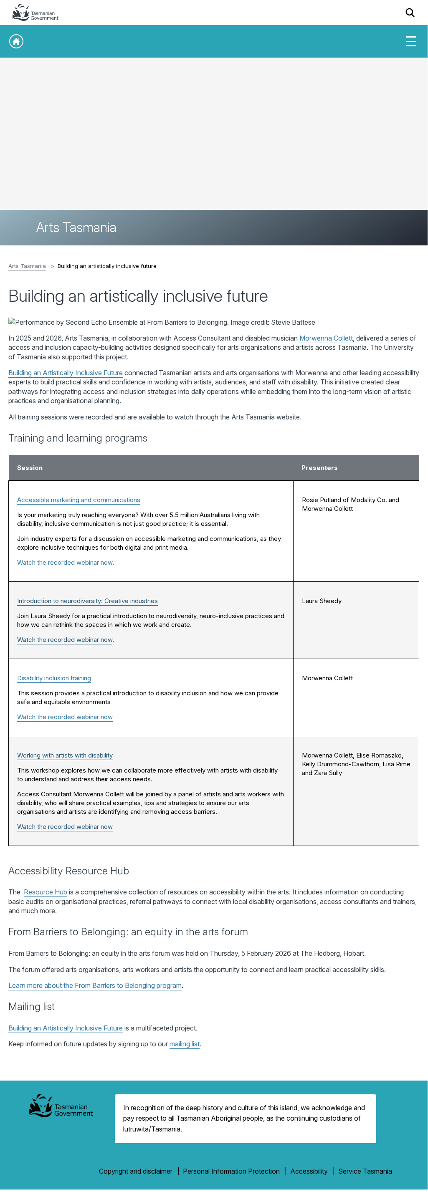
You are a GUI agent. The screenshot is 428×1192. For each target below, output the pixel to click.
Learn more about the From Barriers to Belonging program (95, 985)
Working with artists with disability (65, 755)
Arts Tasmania (27, 266)
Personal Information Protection (231, 1171)
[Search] (410, 12)
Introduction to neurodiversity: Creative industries (87, 601)
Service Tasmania (365, 1171)
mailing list (185, 1044)
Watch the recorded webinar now (64, 562)
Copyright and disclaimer (135, 1171)
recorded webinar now (80, 640)
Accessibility (309, 1171)
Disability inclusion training (54, 678)
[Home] (16, 41)
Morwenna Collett (326, 338)
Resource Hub (45, 892)
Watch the (32, 640)
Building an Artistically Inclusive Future (65, 373)
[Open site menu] (411, 41)
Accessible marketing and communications (78, 500)
